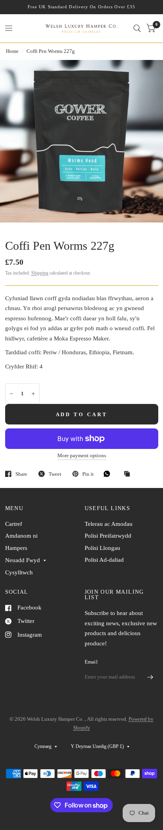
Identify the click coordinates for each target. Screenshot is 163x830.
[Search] (137, 28)
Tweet (55, 474)
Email (91, 662)
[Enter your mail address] (150, 677)
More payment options (81, 455)
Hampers (16, 548)
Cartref (13, 524)
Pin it (88, 474)
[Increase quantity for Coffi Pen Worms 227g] (33, 394)
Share (21, 474)
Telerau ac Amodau (109, 524)
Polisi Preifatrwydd (108, 536)
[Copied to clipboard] (129, 474)
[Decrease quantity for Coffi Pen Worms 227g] (11, 394)
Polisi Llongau (102, 548)
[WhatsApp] (109, 474)
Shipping (39, 273)
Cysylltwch (19, 572)
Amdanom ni (21, 536)
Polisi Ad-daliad (104, 560)
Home (12, 51)
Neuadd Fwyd (22, 560)
